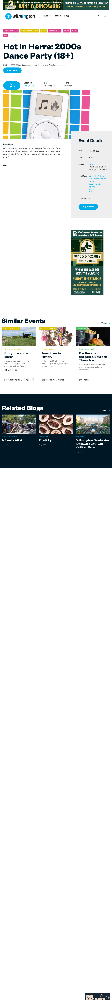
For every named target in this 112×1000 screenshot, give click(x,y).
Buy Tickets (11, 85)
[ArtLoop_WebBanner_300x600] (87, 262)
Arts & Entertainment (97, 179)
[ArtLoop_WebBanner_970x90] (56, 5)
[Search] (98, 16)
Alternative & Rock (96, 176)
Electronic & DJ (95, 184)
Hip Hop (92, 186)
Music (91, 189)
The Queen (29, 86)
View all (104, 323)
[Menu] (105, 16)
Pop (90, 192)
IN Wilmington (20, 16)
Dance (91, 181)
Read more (12, 70)
